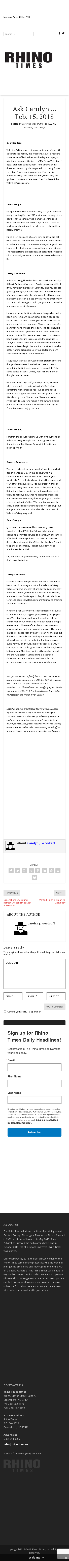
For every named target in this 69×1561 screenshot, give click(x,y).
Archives (28, 127)
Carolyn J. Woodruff (32, 123)
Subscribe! (34, 1132)
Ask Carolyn (39, 127)
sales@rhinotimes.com (17, 1444)
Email (11, 1060)
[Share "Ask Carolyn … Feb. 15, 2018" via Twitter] (17, 870)
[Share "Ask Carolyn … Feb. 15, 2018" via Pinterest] (37, 870)
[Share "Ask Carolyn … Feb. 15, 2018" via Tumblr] (31, 870)
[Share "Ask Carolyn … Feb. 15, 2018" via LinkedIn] (44, 870)
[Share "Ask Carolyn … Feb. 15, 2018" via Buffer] (51, 870)
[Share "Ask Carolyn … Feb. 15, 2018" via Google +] (24, 870)
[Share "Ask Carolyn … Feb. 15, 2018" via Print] (34, 877)
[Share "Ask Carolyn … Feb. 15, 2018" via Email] (58, 870)
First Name (14, 1076)
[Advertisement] (34, 795)
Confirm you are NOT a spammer (24, 1011)
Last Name (14, 1092)
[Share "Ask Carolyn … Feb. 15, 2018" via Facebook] (11, 870)
